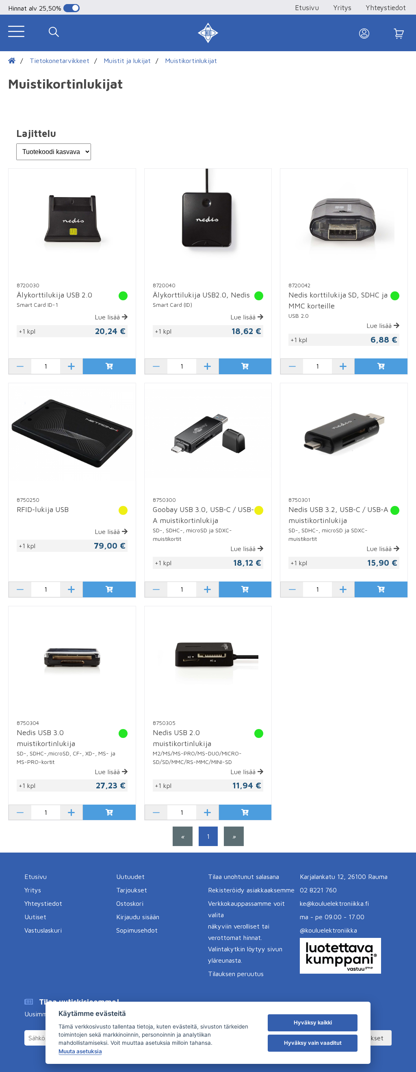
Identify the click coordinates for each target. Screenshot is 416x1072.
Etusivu (307, 8)
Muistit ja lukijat (127, 60)
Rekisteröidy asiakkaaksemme (251, 890)
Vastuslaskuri (43, 930)
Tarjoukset (131, 890)
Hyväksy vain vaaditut (313, 1042)
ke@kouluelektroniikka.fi (334, 903)
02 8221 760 (318, 890)
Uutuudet (130, 876)
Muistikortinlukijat (191, 60)
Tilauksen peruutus (236, 973)
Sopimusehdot (137, 930)
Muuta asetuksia (80, 1051)
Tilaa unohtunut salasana (243, 876)
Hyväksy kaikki (313, 1022)
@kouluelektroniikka (328, 930)
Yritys (342, 8)
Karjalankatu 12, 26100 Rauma (344, 876)
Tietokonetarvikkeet (59, 60)
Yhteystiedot (386, 8)
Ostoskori (129, 903)
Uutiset (35, 916)
